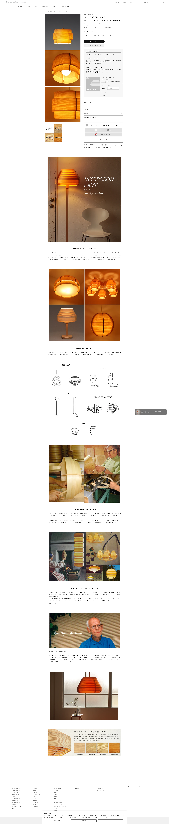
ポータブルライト (16, 802)
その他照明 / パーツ (16, 806)
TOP (45, 11)
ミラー (34, 798)
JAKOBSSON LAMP (88, 14)
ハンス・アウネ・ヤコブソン (91, 146)
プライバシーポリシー (103, 817)
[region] (102, 36)
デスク (34, 796)
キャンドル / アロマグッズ (60, 806)
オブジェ (56, 790)
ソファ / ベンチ (36, 794)
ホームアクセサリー (58, 802)
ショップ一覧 (116, 2)
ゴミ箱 (55, 810)
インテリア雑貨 (44, 6)
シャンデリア (15, 796)
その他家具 (35, 806)
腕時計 (55, 796)
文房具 (55, 808)
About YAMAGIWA (100, 790)
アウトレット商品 (65, 6)
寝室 (104, 147)
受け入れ (84, 820)
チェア (34, 790)
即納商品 (55, 6)
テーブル (35, 792)
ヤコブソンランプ (114, 146)
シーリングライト (16, 790)
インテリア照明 (57, 788)
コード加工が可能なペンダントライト (106, 144)
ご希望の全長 (103, 88)
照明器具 (28, 6)
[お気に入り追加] (113, 41)
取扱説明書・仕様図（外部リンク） (92, 117)
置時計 (55, 794)
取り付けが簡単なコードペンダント (92, 147)
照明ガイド (131, 2)
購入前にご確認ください (89, 102)
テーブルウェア (57, 800)
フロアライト (15, 792)
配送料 (85, 33)
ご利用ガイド (124, 2)
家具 (36, 6)
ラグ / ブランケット (58, 804)
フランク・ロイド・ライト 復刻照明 (14, 6)
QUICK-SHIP (92, 144)
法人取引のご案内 (148, 2)
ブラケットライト (16, 798)
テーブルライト (15, 794)
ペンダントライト (103, 146)
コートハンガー (36, 802)
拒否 (111, 820)
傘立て (34, 804)
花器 (55, 798)
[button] (122, 83)
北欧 (121, 146)
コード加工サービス (97, 62)
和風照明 (14, 804)
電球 (13, 808)
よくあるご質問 (139, 2)
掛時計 (55, 792)
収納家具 (35, 800)
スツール (35, 788)
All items (86, 144)
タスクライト (15, 800)
